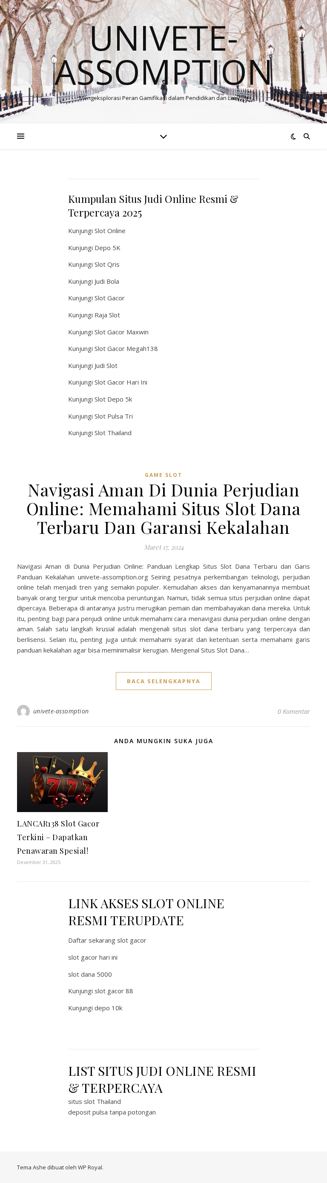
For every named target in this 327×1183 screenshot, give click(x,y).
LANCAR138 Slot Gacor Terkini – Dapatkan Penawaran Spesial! (58, 837)
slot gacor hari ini (93, 957)
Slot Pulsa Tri (114, 416)
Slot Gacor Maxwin (122, 332)
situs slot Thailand (94, 1101)
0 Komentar (294, 711)
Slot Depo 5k (113, 399)
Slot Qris (107, 264)
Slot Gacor (110, 298)
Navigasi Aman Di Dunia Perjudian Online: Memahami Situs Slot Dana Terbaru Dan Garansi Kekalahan (163, 508)
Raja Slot (107, 315)
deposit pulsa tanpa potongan (112, 1112)
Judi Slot (106, 365)
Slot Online (110, 230)
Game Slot (163, 475)
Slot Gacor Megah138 (126, 348)
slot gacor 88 (114, 990)
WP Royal (90, 1167)
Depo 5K (107, 247)
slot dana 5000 (90, 974)
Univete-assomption (163, 54)
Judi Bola (107, 281)
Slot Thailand (113, 432)
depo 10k (108, 1007)
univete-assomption (61, 711)
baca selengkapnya (164, 681)
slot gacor (131, 940)
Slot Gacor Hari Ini (121, 382)
